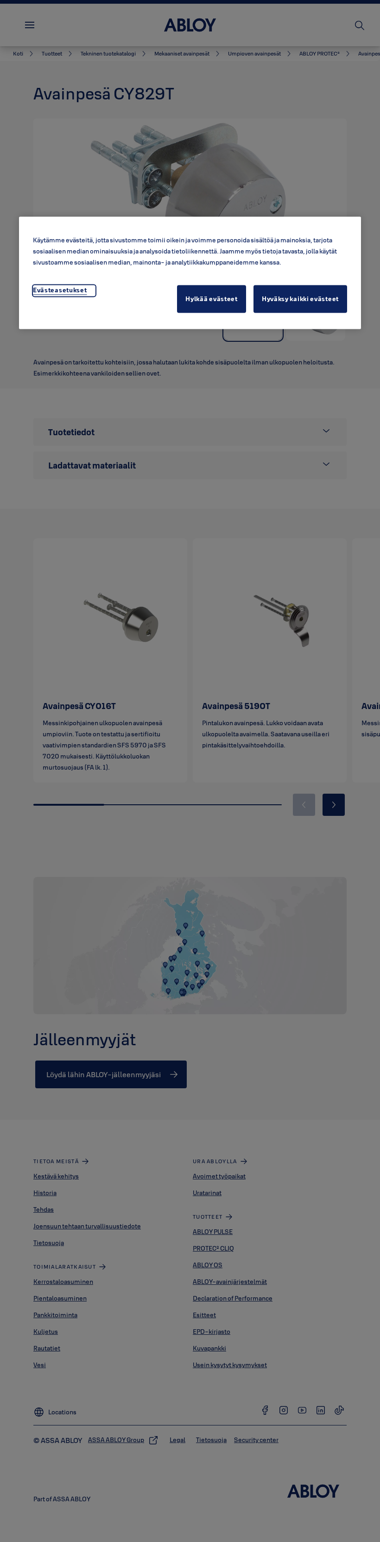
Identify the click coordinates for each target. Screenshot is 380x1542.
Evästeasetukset (60, 290)
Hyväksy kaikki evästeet (300, 299)
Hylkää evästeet (211, 299)
